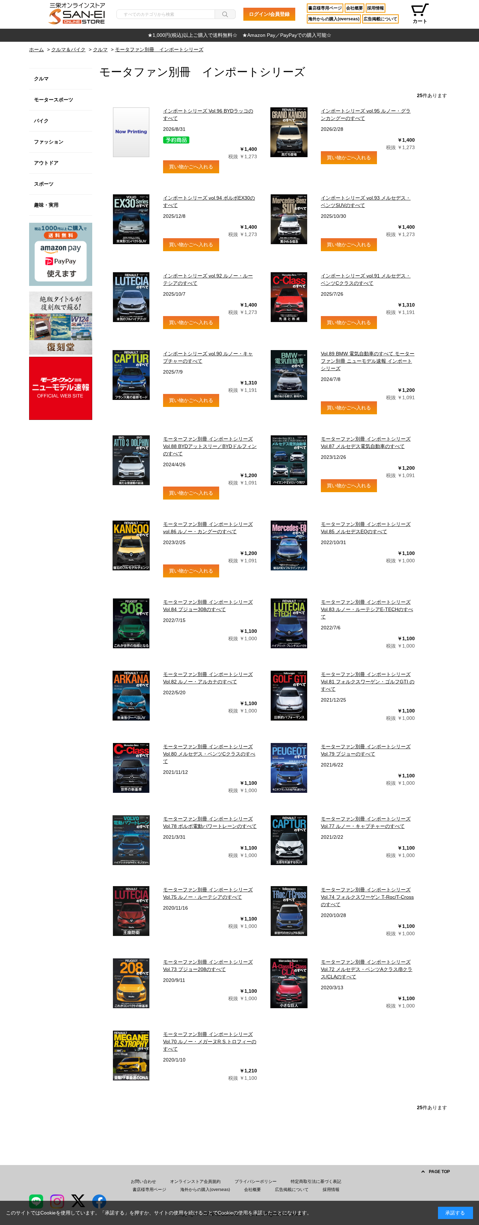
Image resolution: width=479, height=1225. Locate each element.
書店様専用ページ (325, 8)
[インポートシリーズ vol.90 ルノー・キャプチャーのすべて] (131, 375)
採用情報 (375, 8)
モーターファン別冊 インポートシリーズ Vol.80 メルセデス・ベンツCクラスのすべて (209, 754)
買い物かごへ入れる (191, 166)
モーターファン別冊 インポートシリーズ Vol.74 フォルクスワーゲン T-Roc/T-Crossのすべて (367, 897)
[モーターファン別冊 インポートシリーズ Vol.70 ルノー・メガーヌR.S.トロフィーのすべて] (131, 1055)
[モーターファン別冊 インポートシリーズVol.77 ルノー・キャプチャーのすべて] (289, 840)
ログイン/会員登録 (269, 14)
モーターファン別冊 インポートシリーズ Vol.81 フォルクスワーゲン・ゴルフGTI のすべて (367, 681)
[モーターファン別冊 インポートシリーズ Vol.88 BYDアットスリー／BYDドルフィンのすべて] (131, 460)
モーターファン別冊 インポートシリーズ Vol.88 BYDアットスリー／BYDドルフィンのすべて (210, 446)
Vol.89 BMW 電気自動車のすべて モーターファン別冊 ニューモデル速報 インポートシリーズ (367, 361)
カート (420, 21)
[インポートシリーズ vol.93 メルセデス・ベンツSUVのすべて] (289, 219)
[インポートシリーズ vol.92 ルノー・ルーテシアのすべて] (131, 297)
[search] (225, 14)
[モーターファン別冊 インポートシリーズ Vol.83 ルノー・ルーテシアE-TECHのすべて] (289, 623)
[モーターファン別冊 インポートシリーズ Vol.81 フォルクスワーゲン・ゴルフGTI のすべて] (289, 696)
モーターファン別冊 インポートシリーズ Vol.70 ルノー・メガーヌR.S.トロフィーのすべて (209, 1041)
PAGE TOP (439, 1171)
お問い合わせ (143, 1181)
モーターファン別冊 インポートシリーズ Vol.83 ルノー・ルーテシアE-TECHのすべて (367, 609)
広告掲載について (380, 18)
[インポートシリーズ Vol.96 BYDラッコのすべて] (131, 132)
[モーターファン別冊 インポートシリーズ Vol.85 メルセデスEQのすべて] (289, 545)
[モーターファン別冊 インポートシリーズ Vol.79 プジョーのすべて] (289, 768)
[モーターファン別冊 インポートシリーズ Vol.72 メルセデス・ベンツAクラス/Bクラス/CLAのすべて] (289, 983)
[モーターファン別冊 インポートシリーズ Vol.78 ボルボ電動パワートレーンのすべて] (131, 840)
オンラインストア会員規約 (195, 1181)
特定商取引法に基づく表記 (316, 1181)
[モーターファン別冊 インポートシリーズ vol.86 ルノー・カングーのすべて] (131, 545)
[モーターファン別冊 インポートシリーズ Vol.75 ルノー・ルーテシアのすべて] (131, 911)
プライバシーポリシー (256, 1181)
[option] (239, 35)
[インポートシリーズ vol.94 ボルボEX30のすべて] (131, 219)
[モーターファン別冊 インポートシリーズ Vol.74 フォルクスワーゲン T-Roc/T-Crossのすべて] (289, 911)
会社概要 (354, 8)
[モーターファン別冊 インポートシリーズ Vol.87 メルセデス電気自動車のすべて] (289, 460)
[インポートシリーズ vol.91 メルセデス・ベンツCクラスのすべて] (289, 297)
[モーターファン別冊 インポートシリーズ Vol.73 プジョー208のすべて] (131, 983)
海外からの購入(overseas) (333, 18)
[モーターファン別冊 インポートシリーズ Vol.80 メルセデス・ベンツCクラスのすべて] (131, 768)
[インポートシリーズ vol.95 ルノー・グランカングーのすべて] (289, 132)
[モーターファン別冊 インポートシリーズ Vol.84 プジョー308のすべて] (131, 623)
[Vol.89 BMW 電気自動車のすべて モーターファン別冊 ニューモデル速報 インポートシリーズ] (289, 375)
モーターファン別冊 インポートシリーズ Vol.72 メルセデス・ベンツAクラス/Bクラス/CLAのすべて (366, 969)
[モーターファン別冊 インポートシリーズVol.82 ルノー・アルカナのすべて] (131, 696)
